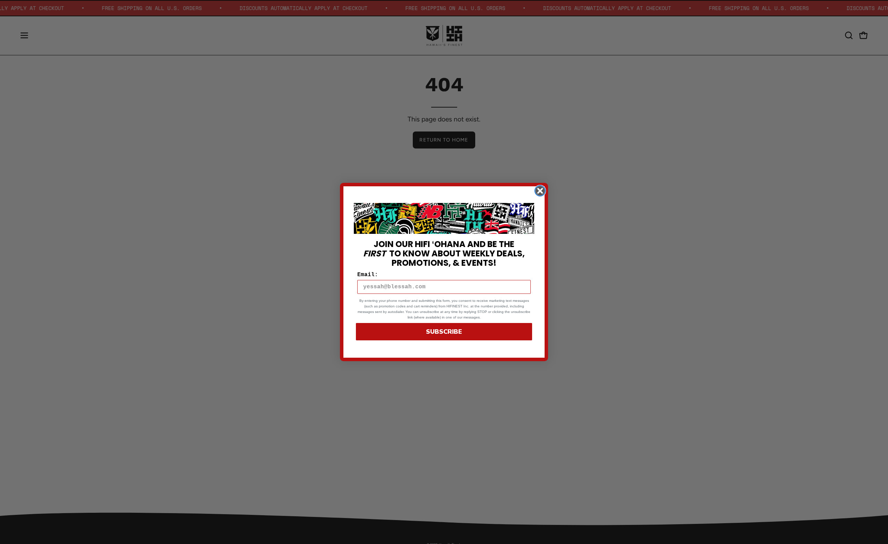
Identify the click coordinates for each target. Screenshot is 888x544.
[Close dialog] (540, 191)
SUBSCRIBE (444, 332)
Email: (367, 275)
